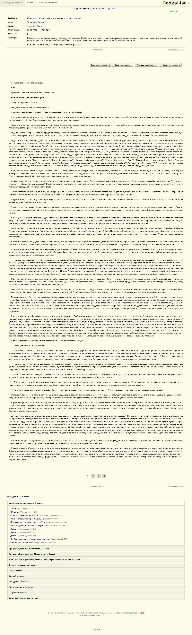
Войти (30, 3)
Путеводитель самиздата (17, 497)
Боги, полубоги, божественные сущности (29, 525)
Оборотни (15, 512)
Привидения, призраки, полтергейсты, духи (30, 522)
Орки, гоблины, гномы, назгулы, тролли (28, 515)
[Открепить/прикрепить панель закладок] (189, 2)
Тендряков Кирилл (35, 22)
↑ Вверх (96, 629)
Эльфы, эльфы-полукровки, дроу (25, 519)
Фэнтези (31, 26)
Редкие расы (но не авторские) (24, 542)
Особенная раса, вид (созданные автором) (30, 539)
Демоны (14, 532)
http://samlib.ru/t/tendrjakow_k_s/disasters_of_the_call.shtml (54, 18)
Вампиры (14, 529)
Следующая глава (176, 50)
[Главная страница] (174, 4)
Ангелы (13, 509)
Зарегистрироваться (48, 3)
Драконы (14, 536)
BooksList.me (95, 616)
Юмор (39, 26)
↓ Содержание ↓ (97, 50)
